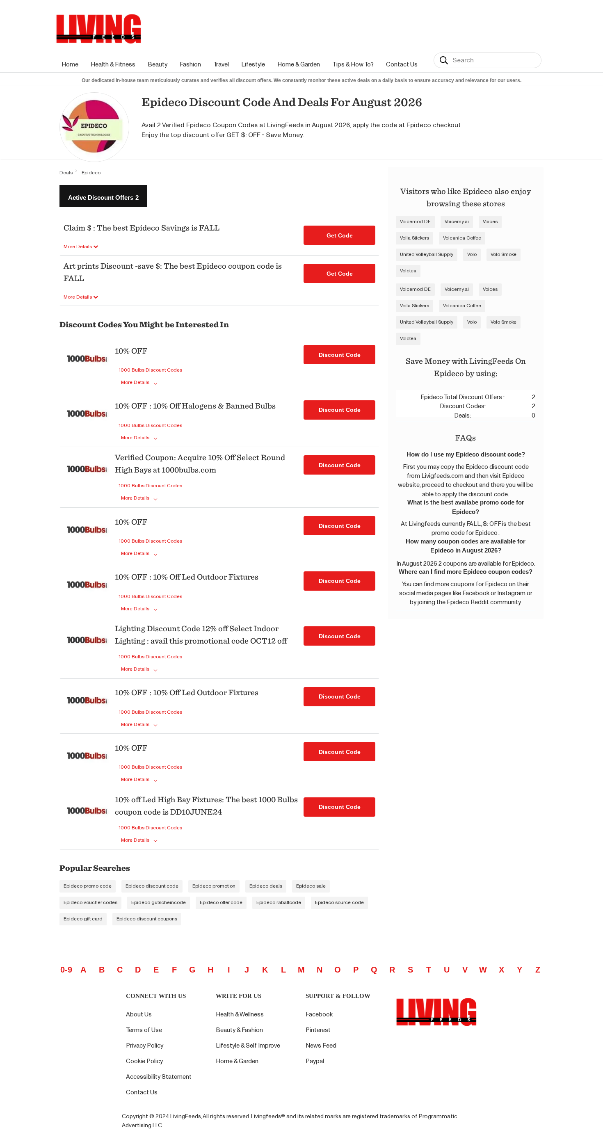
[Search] (444, 60)
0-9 (66, 969)
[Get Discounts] (87, 365)
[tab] (103, 196)
